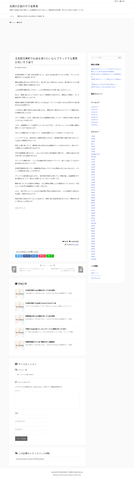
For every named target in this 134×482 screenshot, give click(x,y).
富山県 (93, 174)
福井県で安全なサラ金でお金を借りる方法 (103, 87)
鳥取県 (93, 256)
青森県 (93, 246)
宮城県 (93, 169)
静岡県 (93, 249)
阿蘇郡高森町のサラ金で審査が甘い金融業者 (40, 342)
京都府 (93, 139)
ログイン (93, 270)
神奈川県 (93, 223)
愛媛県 (93, 200)
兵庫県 (93, 146)
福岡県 (93, 228)
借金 (92, 144)
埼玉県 (93, 159)
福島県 (93, 231)
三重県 (93, 136)
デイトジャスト (86, 478)
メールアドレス (20, 421)
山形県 (93, 180)
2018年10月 (94, 122)
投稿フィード (95, 273)
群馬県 (93, 236)
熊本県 (66, 241)
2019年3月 (94, 112)
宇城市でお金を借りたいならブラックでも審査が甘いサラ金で (45, 329)
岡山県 (93, 187)
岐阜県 (93, 185)
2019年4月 (94, 109)
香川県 (93, 251)
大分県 (93, 162)
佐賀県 (93, 141)
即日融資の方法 (95, 154)
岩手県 (93, 190)
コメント (17, 390)
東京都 (93, 208)
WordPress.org (95, 278)
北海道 (93, 149)
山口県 (93, 177)
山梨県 (93, 182)
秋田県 (93, 233)
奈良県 (93, 167)
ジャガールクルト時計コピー (75, 478)
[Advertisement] (67, 38)
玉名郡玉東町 (75, 241)
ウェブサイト (19, 429)
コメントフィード (96, 275)
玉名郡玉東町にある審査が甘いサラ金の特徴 (40, 290)
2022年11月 (94, 107)
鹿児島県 (93, 259)
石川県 (93, 220)
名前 (17, 413)
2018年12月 (94, 117)
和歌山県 (93, 156)
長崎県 (93, 241)
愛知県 (93, 203)
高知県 (93, 254)
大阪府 (93, 164)
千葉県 (93, 151)
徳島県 (93, 197)
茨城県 (93, 238)
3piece (76, 244)
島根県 (93, 192)
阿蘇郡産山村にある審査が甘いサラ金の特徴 (40, 316)
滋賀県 (93, 215)
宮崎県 (93, 172)
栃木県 (93, 210)
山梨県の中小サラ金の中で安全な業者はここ (104, 84)
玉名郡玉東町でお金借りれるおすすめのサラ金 (40, 303)
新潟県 (93, 205)
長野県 (93, 244)
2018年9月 (94, 125)
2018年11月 (94, 120)
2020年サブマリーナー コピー (60, 478)
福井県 (93, 226)
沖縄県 (93, 213)
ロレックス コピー (48, 478)
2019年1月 (94, 114)
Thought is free (76, 475)
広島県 (93, 195)
